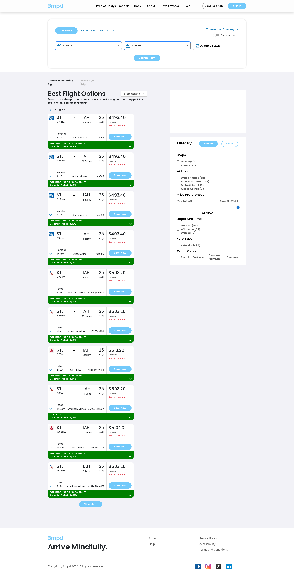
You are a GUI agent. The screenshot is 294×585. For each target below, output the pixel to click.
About (151, 6)
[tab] (66, 30)
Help (187, 6)
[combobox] (88, 46)
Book (137, 6)
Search (208, 143)
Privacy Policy (208, 538)
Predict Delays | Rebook (112, 6)
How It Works (170, 6)
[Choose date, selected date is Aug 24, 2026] (197, 46)
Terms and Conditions (213, 549)
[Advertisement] (208, 111)
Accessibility (207, 544)
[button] (55, 5)
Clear (229, 143)
